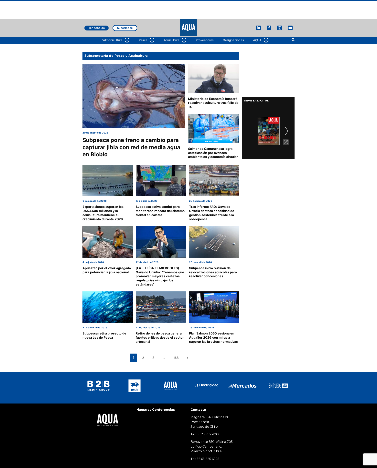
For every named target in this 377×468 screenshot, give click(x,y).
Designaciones (233, 40)
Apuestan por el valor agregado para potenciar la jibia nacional (106, 270)
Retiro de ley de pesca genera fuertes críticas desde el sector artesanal (160, 337)
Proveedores (205, 40)
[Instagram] (279, 28)
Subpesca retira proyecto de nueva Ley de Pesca (104, 335)
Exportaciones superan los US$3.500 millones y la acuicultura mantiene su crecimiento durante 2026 (103, 213)
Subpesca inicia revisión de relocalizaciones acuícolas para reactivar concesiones (213, 272)
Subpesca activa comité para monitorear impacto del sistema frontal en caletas (160, 211)
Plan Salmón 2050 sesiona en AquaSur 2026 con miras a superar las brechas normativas (213, 337)
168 (176, 358)
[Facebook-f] (269, 28)
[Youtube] (290, 28)
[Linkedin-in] (258, 28)
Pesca (143, 40)
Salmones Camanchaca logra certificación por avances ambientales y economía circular (213, 153)
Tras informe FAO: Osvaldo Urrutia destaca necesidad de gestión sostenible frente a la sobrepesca (211, 213)
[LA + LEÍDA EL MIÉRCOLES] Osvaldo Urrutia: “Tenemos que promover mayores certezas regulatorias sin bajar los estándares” (160, 276)
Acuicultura (171, 40)
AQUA (257, 40)
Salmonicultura (112, 40)
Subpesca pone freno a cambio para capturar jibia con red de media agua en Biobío (131, 147)
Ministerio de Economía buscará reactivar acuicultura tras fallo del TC (213, 103)
